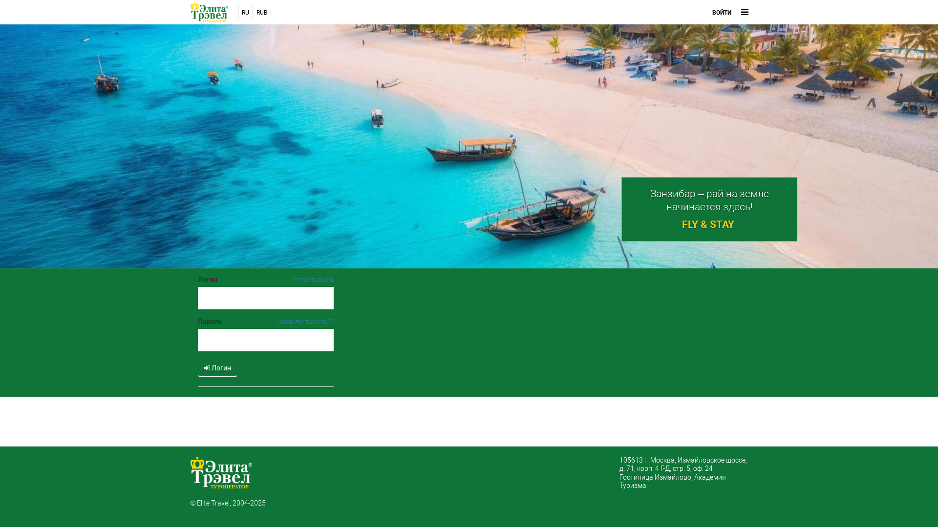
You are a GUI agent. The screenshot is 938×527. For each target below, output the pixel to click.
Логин (207, 280)
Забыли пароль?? (306, 321)
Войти (721, 12)
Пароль (210, 321)
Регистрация (313, 280)
